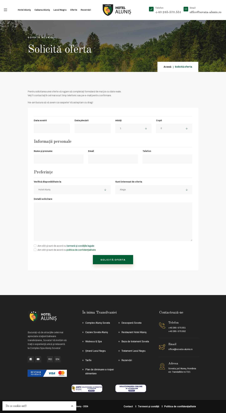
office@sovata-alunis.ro (180, 349)
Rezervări (86, 10)
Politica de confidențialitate (180, 406)
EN (57, 359)
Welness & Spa (93, 341)
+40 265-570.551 (177, 328)
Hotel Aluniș (24, 10)
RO (50, 359)
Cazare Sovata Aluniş (96, 332)
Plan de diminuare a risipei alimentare (99, 371)
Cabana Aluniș (42, 10)
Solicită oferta (113, 260)
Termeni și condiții (148, 406)
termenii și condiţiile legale (80, 246)
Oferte (73, 10)
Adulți (118, 120)
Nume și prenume (43, 151)
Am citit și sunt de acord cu (66, 246)
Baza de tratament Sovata (135, 341)
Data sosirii (40, 120)
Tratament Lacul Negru (133, 350)
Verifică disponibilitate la (47, 182)
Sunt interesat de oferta (128, 182)
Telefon (147, 151)
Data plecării (82, 120)
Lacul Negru (60, 10)
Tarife (88, 360)
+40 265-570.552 (177, 331)
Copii (159, 120)
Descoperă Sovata (131, 322)
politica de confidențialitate (81, 250)
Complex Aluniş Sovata (97, 322)
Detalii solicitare (43, 199)
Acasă (167, 66)
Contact (128, 406)
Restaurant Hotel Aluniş (134, 332)
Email (91, 151)
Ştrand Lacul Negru (95, 350)
